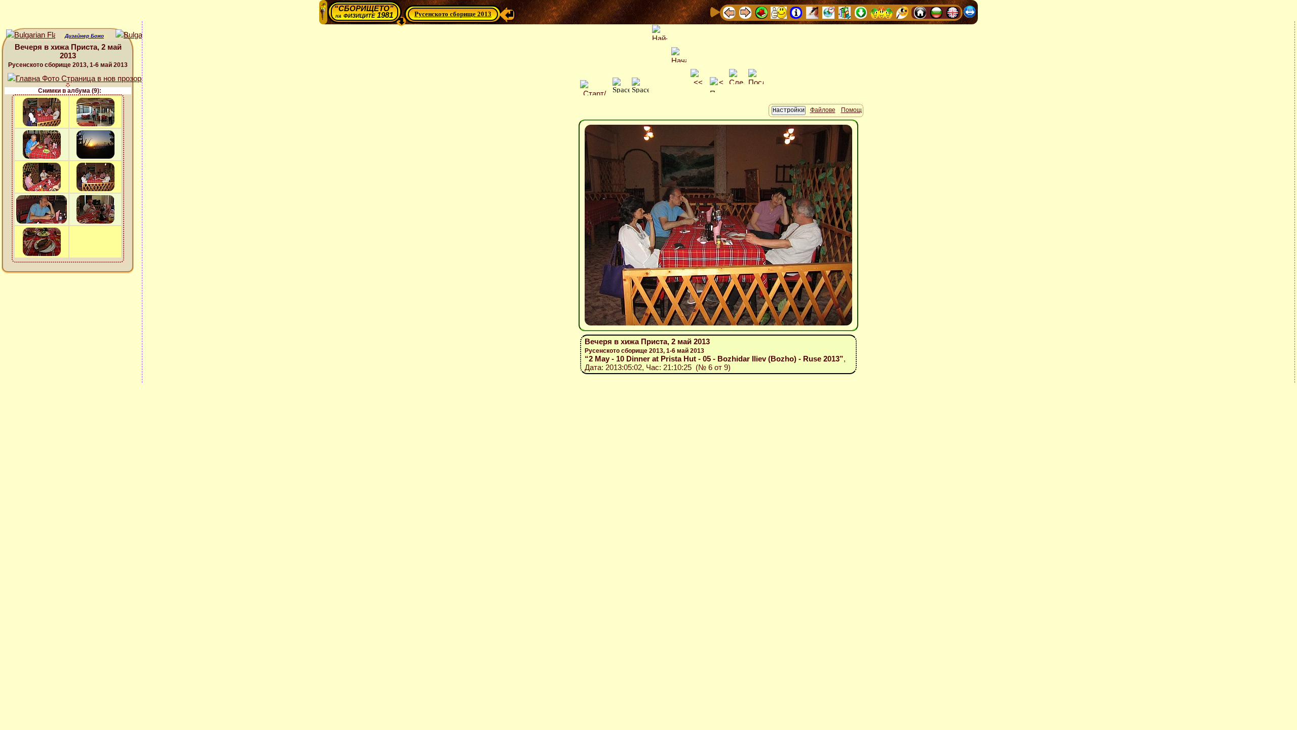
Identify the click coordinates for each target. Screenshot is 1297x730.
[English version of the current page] (30, 35)
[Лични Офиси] (812, 12)
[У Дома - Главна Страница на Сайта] (920, 12)
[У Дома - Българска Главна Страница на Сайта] (936, 12)
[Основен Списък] (761, 12)
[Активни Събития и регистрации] (828, 12)
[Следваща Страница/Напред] (745, 12)
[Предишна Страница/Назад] (729, 12)
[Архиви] (844, 12)
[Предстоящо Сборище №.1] (779, 12)
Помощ (851, 110)
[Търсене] (902, 12)
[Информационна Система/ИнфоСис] (796, 12)
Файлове (822, 110)
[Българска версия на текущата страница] (140, 35)
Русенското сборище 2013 (452, 14)
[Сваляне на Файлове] (861, 12)
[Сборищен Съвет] (881, 12)
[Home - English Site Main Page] (952, 12)
